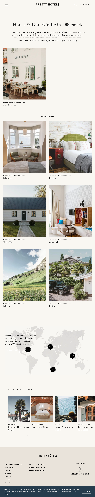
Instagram (8, 473)
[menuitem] (86, 4)
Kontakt (7, 470)
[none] (86, 4)
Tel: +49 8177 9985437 (36, 464)
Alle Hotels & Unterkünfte (13, 464)
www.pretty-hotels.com (36, 470)
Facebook (8, 476)
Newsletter (8, 483)
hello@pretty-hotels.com (37, 467)
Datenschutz (9, 467)
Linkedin (7, 480)
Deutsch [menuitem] (86, 5)
